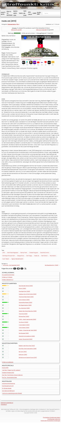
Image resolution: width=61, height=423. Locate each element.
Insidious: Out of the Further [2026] (27, 294)
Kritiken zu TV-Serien (7, 277)
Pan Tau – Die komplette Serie (9, 377)
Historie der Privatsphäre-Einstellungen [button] (50, 420)
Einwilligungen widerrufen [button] (53, 419)
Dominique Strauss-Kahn (8, 255)
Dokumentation (12, 24)
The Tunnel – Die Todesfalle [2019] (11, 265)
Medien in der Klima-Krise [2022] (27, 345)
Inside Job (36, 255)
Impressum (4, 404)
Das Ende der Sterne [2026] (26, 285)
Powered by (23, 59)
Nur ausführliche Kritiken (8, 274)
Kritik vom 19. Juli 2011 (16, 29)
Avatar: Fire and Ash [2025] (25, 339)
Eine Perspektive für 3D (8, 386)
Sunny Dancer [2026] (24, 299)
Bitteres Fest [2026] (24, 316)
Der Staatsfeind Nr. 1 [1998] (51, 265)
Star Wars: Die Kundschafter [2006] (28, 348)
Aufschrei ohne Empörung (8, 383)
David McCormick (44, 252)
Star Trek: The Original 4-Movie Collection (12, 375)
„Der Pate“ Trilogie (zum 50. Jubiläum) (11, 370)
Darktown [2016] (23, 354)
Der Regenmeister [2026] (25, 305)
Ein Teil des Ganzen (6, 388)
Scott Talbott (5, 259)
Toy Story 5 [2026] (23, 322)
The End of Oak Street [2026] (26, 296)
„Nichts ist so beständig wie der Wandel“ (12, 393)
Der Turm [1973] (23, 351)
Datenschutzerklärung (7, 403)
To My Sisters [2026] (24, 327)
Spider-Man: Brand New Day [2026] (28, 311)
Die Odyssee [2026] (24, 333)
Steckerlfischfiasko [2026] (25, 302)
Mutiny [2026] (22, 288)
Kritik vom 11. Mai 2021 (41, 29)
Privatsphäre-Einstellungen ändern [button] (51, 417)
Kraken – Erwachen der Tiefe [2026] (28, 330)
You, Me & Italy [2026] (24, 308)
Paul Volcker (53, 255)
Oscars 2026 (5, 367)
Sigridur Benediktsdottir (17, 259)
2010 (3, 252)
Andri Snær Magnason (12, 252)
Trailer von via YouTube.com (32, 57)
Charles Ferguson (33, 252)
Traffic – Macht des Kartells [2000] (27, 319)
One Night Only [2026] (24, 291)
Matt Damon (44, 255)
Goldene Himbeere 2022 (8, 372)
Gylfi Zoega (29, 255)
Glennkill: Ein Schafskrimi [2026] (27, 336)
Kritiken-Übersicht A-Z (7, 279)
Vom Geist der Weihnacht (8, 390)
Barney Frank (23, 252)
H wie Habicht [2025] (24, 325)
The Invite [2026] (23, 313)
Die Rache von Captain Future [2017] (28, 357)
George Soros (20, 255)
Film (17, 24)
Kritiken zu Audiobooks (7, 362)
